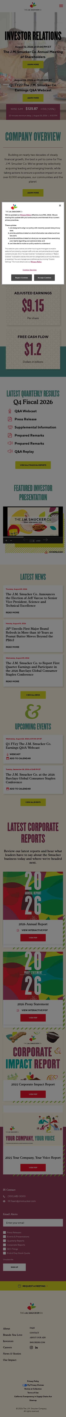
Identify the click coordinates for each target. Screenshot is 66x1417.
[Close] (60, 205)
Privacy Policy (25, 215)
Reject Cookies (21, 277)
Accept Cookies (44, 277)
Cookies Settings (30, 270)
